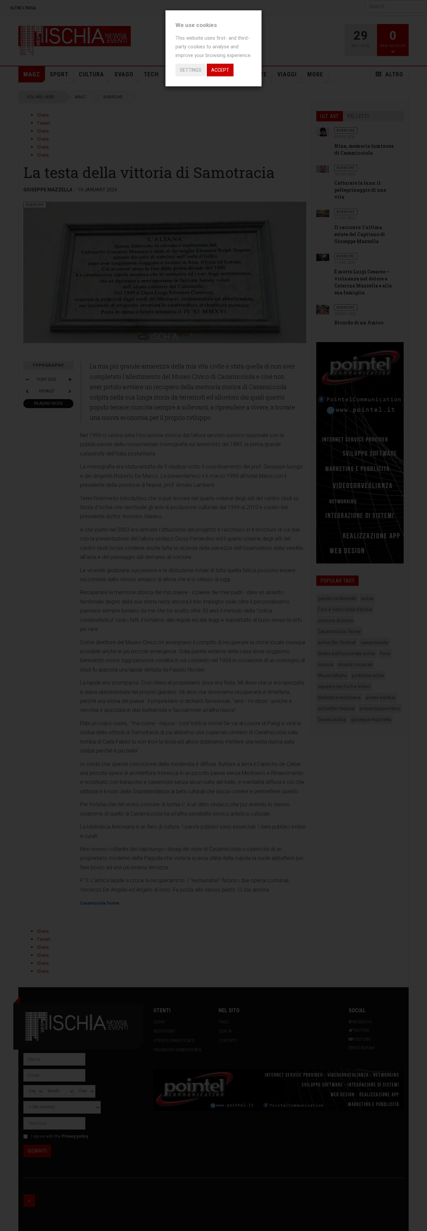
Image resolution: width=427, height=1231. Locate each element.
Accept (220, 70)
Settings (190, 70)
